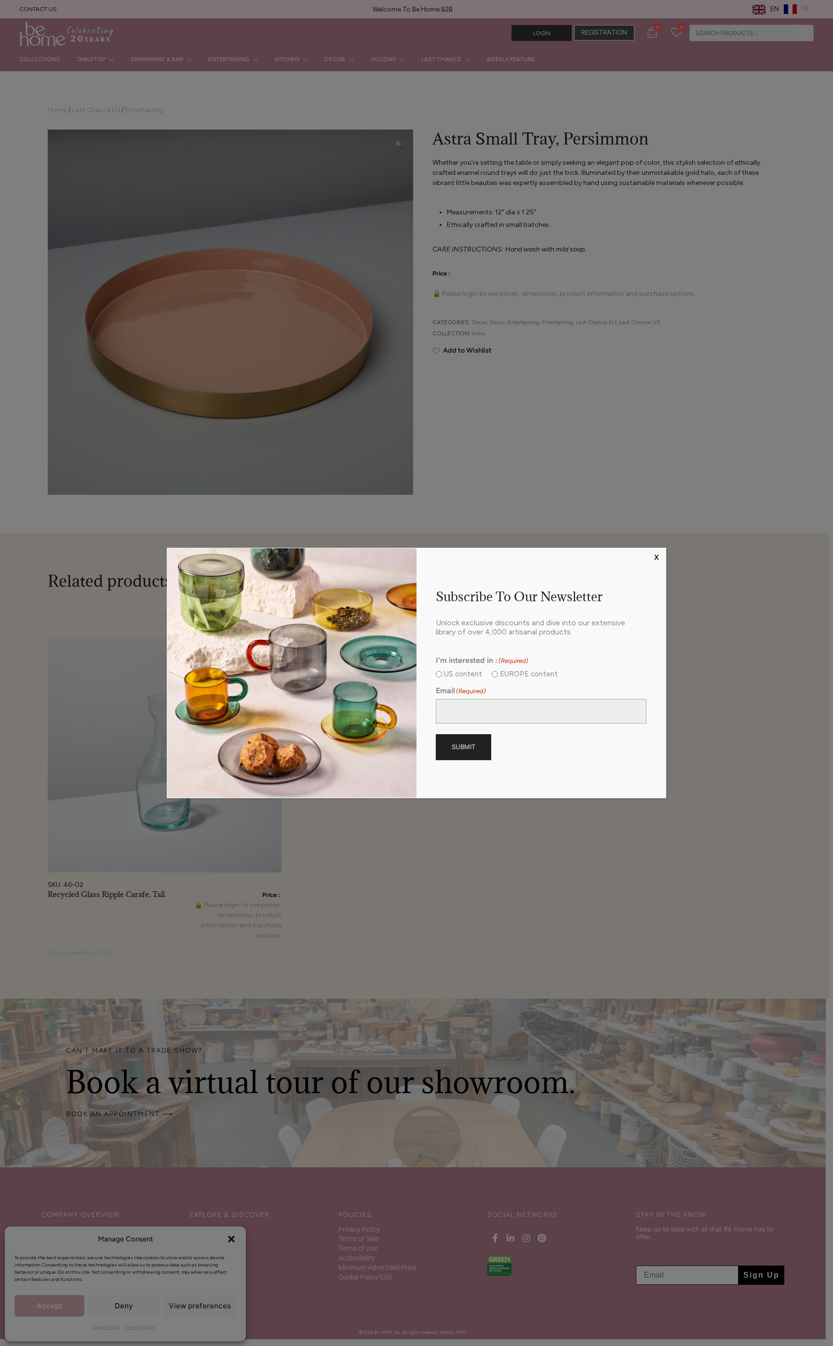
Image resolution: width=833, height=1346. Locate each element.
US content (463, 674)
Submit (463, 747)
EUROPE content (529, 674)
